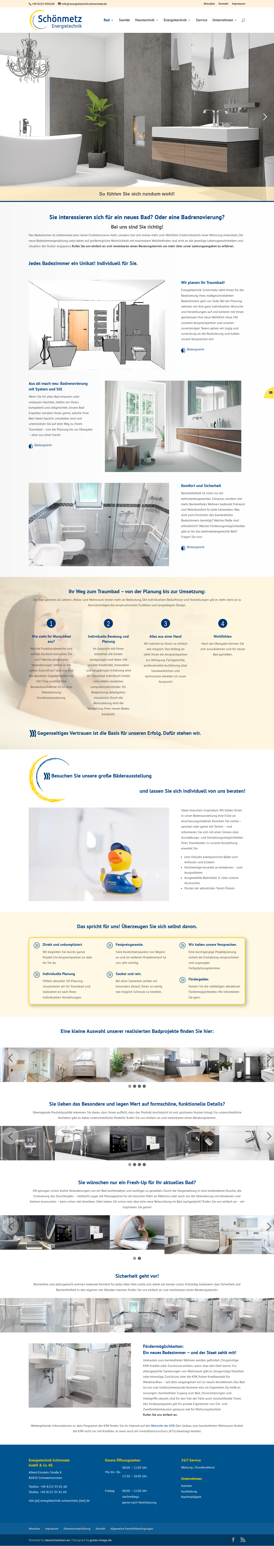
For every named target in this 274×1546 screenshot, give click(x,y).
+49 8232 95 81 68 (54, 1486)
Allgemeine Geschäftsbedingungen (132, 1528)
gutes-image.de (101, 1540)
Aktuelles (209, 3)
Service (201, 20)
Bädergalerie (195, 349)
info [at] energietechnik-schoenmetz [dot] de (59, 1501)
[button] (6, 1058)
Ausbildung (189, 1491)
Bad (107, 20)
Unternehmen (222, 20)
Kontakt (223, 3)
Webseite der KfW (163, 1426)
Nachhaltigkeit (191, 1497)
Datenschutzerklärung (77, 1528)
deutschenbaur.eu (57, 1540)
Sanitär (124, 20)
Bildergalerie (195, 547)
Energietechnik (175, 20)
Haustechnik (144, 20)
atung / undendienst (198, 1467)
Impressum (238, 3)
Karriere (186, 1486)
